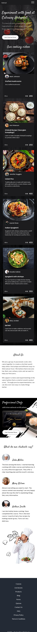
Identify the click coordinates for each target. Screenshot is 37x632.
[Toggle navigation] (33, 2)
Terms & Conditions (18, 619)
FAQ (18, 611)
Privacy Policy (18, 615)
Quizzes (18, 603)
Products (18, 592)
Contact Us (18, 607)
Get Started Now (10, 37)
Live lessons (18, 588)
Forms (18, 599)
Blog (18, 595)
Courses (18, 584)
